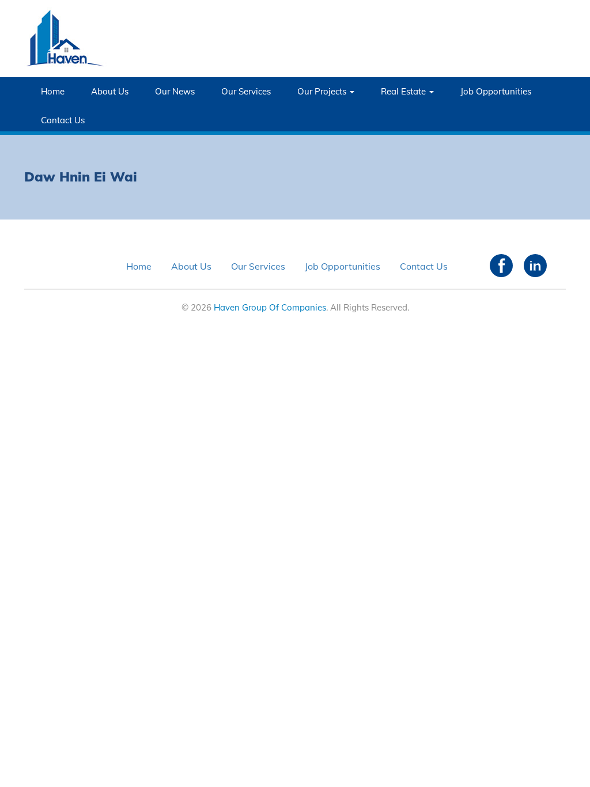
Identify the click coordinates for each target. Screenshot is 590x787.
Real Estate (404, 91)
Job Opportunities (495, 91)
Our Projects (323, 91)
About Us (109, 91)
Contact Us (63, 120)
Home (53, 91)
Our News (175, 91)
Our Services (246, 91)
